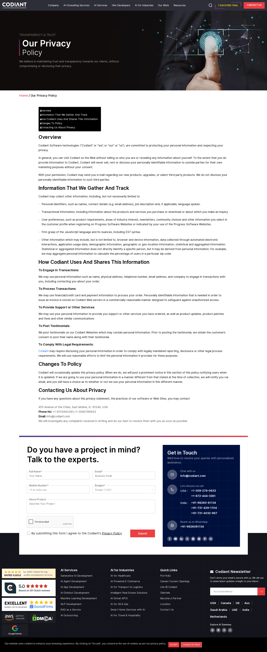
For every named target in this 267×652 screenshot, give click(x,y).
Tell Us (146, 338)
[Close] (218, 282)
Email (146, 315)
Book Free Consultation (89, 340)
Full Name (148, 303)
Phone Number (151, 326)
